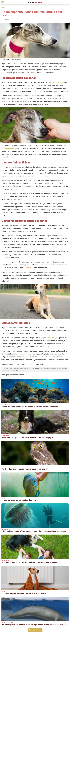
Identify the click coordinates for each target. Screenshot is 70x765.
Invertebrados (6, 529)
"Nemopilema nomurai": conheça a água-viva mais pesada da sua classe (33, 531)
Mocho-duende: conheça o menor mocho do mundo (24, 469)
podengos (59, 82)
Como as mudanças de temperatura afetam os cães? (24, 593)
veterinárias (22, 354)
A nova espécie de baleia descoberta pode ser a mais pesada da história (33, 624)
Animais (3, 7)
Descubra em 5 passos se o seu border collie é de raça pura (28, 438)
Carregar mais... (35, 630)
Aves (2, 467)
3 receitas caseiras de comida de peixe (18, 500)
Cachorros (5, 436)
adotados (27, 268)
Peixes (3, 498)
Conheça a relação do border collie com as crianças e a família (29, 562)
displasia (51, 338)
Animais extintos (7, 622)
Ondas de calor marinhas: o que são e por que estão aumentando (30, 407)
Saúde (3, 591)
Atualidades (5, 404)
